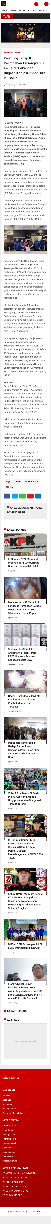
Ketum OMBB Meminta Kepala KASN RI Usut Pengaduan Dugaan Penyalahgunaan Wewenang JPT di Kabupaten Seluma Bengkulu (25, 901)
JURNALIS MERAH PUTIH (33, 1212)
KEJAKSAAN (32, 481)
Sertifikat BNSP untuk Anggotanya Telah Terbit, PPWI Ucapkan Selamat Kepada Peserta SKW (22, 654)
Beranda (8, 52)
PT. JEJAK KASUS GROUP (14, 1177)
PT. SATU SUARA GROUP (14, 1186)
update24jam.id (9, 1161)
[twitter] (15, 496)
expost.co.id (8, 1130)
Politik (42, 11)
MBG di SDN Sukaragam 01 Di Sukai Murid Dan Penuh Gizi (25, 946)
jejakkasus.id (8, 1152)
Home (4, 11)
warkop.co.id (8, 1134)
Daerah (22, 11)
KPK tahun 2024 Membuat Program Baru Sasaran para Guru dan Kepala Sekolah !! (23, 563)
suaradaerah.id (9, 1156)
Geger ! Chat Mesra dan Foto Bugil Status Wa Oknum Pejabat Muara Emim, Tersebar (24, 701)
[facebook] (7, 496)
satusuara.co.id (9, 1143)
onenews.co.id (9, 1139)
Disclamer (7, 1104)
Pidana (17, 52)
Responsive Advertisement (25, 1041)
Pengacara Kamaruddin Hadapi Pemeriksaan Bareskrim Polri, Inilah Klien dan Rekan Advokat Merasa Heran (24, 750)
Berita (13, 11)
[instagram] (18, 1083)
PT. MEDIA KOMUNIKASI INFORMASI (19, 1173)
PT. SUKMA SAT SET (12, 1195)
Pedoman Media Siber (12, 1113)
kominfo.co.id (9, 1125)
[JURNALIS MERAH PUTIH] (3, 7)
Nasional (32, 11)
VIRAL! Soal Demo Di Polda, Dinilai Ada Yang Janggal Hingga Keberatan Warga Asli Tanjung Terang (25, 798)
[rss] (30, 1083)
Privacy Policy (9, 1108)
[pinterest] (30, 496)
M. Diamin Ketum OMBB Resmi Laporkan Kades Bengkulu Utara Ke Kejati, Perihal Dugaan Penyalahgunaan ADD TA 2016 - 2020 (25, 848)
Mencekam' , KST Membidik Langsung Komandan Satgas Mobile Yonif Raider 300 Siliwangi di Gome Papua (24, 608)
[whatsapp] (22, 496)
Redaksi (6, 1095)
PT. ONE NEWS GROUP (13, 1182)
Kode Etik (6, 1100)
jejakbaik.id (7, 1147)
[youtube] (22, 1083)
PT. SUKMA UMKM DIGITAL (15, 1191)
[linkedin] (38, 496)
